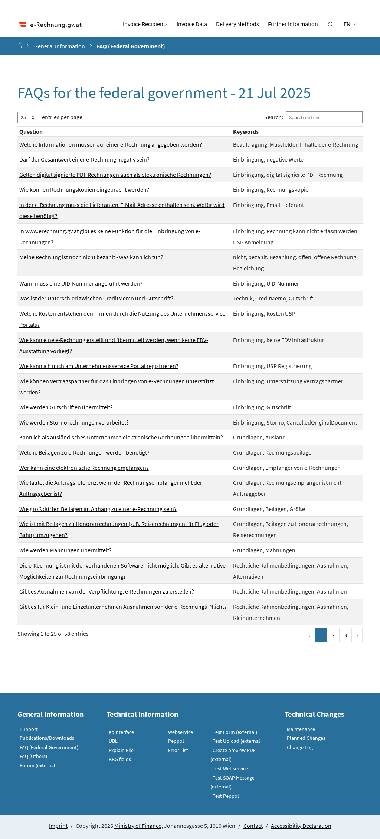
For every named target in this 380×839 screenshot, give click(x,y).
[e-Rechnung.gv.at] (21, 45)
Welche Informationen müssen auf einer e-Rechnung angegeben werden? (110, 144)
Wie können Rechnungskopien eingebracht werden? (84, 189)
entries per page (62, 117)
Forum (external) (38, 765)
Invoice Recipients (145, 23)
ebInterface (121, 732)
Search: (273, 117)
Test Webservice (230, 768)
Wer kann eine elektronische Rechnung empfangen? (84, 467)
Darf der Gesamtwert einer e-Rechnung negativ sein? (84, 159)
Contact (253, 825)
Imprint (58, 825)
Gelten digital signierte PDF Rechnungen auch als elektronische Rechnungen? (115, 174)
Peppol (176, 741)
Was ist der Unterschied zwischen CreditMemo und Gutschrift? (96, 298)
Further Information (293, 23)
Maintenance (301, 729)
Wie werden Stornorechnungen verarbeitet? (74, 422)
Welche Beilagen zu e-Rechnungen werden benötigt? (84, 452)
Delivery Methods (237, 23)
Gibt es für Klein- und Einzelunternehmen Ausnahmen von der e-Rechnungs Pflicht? (123, 606)
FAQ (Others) (33, 756)
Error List (178, 750)
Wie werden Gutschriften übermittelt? (66, 407)
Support (29, 729)
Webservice (180, 732)
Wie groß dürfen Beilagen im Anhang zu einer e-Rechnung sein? (98, 509)
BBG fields (120, 759)
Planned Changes (306, 738)
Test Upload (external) (237, 741)
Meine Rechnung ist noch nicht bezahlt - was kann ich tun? (91, 257)
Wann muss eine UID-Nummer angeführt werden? (80, 283)
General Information (59, 46)
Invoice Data (192, 23)
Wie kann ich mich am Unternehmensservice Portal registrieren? (98, 366)
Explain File (121, 750)
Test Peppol (226, 796)
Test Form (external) (235, 732)
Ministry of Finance (137, 825)
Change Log (300, 747)
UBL (113, 741)
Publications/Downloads (47, 738)
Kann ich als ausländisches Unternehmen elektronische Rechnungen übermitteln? (121, 437)
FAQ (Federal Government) (49, 747)
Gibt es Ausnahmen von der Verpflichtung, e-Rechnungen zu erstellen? (106, 591)
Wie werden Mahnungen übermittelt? (65, 550)
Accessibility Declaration (301, 825)
